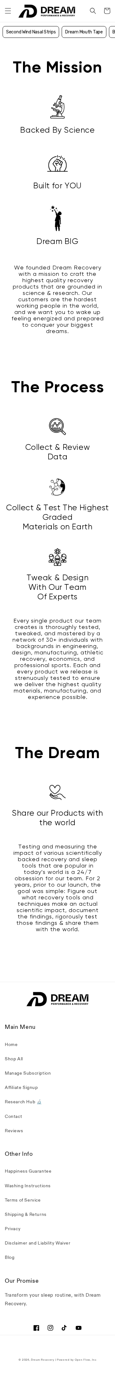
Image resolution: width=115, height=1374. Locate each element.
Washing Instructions (28, 1186)
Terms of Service (23, 1200)
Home (11, 1044)
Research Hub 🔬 (23, 1102)
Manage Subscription (28, 1073)
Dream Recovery (42, 1360)
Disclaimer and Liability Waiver (38, 1243)
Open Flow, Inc (85, 1360)
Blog (9, 1257)
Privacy (12, 1228)
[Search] (93, 11)
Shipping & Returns (26, 1214)
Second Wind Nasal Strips (31, 32)
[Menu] (8, 11)
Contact (13, 1116)
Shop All (14, 1059)
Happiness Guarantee (28, 1171)
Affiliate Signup (21, 1087)
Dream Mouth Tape (84, 32)
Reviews (14, 1130)
